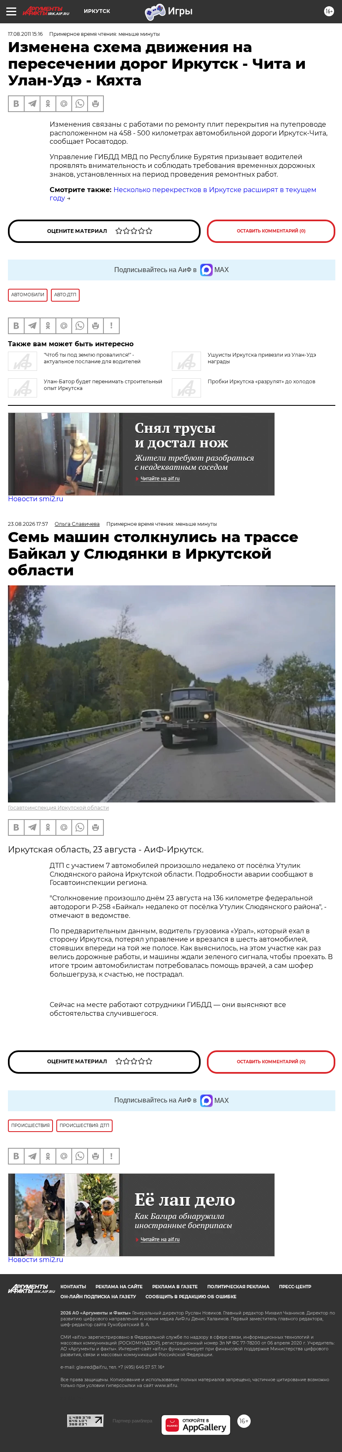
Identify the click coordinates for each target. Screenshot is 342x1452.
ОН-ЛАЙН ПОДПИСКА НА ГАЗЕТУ (98, 1297)
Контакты (73, 1287)
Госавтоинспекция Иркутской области (58, 808)
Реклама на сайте (119, 1287)
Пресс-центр (295, 1287)
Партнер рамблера (132, 1420)
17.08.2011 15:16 (25, 34)
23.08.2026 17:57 (28, 524)
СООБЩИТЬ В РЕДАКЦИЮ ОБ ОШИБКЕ (191, 1297)
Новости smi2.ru (35, 499)
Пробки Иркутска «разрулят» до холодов (261, 381)
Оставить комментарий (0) (271, 231)
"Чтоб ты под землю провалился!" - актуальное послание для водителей (92, 358)
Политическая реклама (238, 1287)
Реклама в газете (175, 1287)
